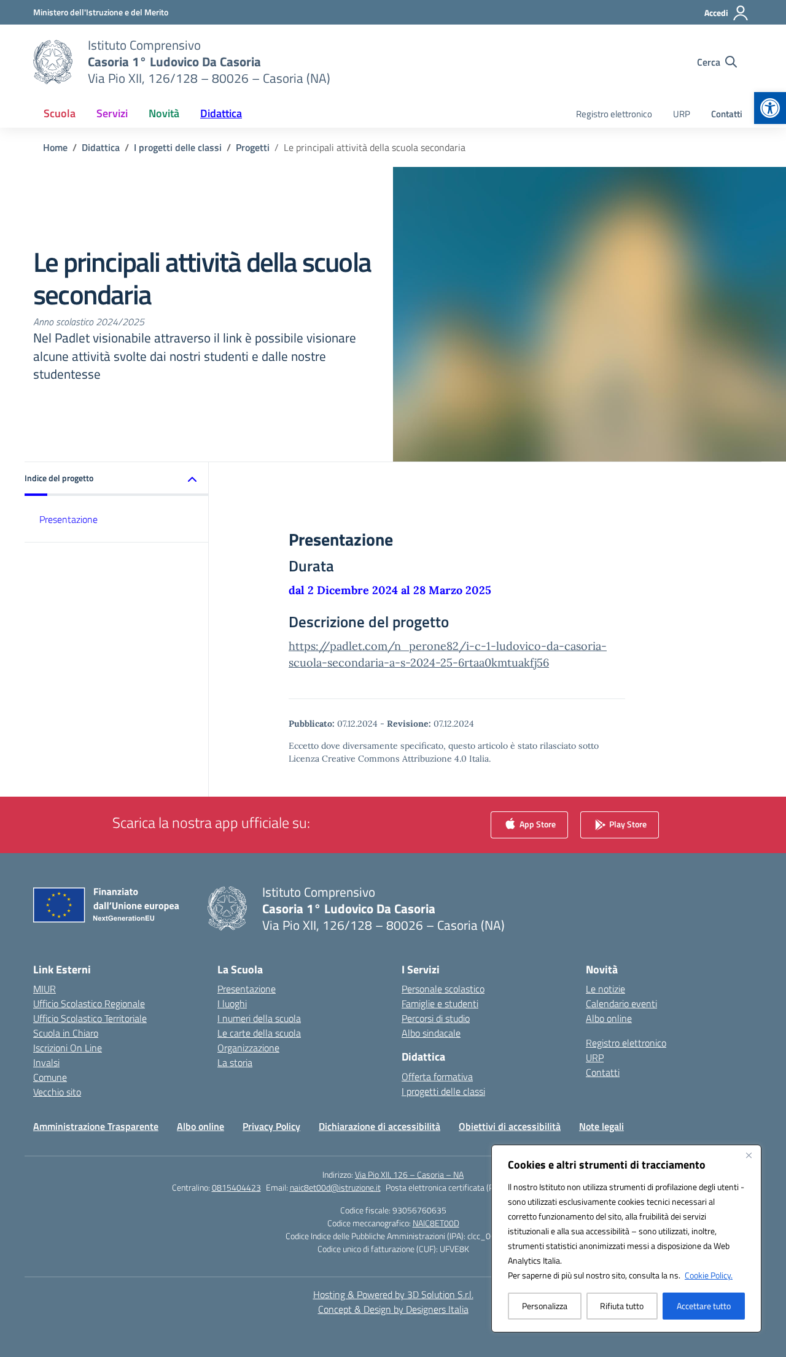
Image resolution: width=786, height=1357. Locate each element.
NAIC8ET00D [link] (436, 1222)
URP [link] (681, 114)
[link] (770, 108)
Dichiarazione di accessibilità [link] (379, 1126)
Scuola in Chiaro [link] (65, 1033)
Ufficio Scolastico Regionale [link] (89, 1003)
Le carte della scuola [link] (259, 1033)
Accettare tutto (704, 1305)
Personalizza (544, 1305)
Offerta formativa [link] (437, 1076)
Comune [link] (50, 1077)
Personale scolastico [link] (443, 988)
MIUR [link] (44, 988)
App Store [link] (537, 823)
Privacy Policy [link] (271, 1126)
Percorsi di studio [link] (436, 1018)
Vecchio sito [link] (57, 1091)
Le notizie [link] (605, 988)
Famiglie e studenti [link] (440, 1003)
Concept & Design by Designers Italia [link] (393, 1309)
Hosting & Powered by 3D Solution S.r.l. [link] (393, 1294)
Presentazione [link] (68, 519)
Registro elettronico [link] (614, 114)
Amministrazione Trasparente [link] (95, 1126)
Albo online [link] (609, 1018)
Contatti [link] (726, 114)
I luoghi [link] (232, 1003)
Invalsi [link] (46, 1062)
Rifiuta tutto (622, 1305)
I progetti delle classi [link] (443, 1091)
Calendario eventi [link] (621, 1003)
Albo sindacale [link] (431, 1033)
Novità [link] (164, 113)
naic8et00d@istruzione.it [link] (335, 1187)
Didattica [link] (221, 113)
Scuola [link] (60, 113)
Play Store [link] (627, 823)
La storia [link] (234, 1062)
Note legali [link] (601, 1126)
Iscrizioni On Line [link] (67, 1047)
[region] (626, 1238)
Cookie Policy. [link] (709, 1275)
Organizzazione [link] (248, 1047)
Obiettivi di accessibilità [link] (510, 1126)
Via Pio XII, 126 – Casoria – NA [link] (409, 1174)
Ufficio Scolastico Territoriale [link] (90, 1018)
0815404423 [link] (236, 1187)
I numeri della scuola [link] (259, 1018)
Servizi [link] (112, 113)
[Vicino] (748, 1155)
